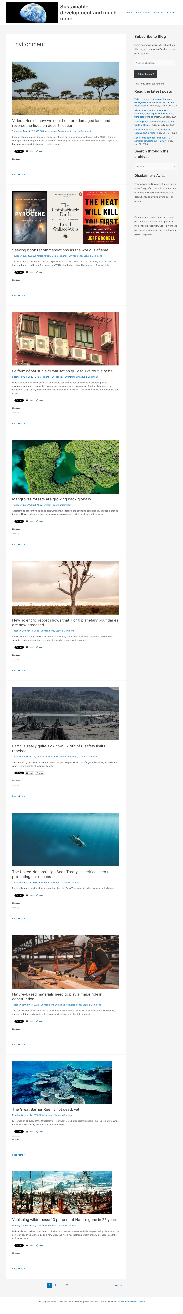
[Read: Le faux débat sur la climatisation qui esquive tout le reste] (65, 338)
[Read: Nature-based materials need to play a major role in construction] (65, 961)
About (129, 12)
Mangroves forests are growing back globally (51, 499)
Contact (171, 12)
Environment (64, 131)
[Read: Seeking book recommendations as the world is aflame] (65, 217)
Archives (158, 12)
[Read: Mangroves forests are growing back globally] (65, 466)
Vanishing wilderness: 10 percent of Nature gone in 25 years (64, 1219)
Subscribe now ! (146, 74)
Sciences (72, 756)
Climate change (49, 131)
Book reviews (143, 12)
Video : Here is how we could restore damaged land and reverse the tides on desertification (154, 102)
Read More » (18, 174)
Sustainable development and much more (88, 13)
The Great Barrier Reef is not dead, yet (45, 1109)
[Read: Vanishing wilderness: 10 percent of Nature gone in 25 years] (62, 1192)
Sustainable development (68, 1004)
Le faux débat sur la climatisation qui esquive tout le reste (62, 371)
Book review (44, 255)
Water (56, 882)
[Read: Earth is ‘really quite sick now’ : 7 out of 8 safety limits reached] (65, 713)
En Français (57, 376)
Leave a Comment (82, 131)
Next (118, 1285)
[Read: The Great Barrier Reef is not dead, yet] (62, 1082)
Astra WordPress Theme (133, 1301)
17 (67, 1285)
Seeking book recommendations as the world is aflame (60, 250)
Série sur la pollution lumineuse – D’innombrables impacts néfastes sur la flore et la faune (154, 113)
